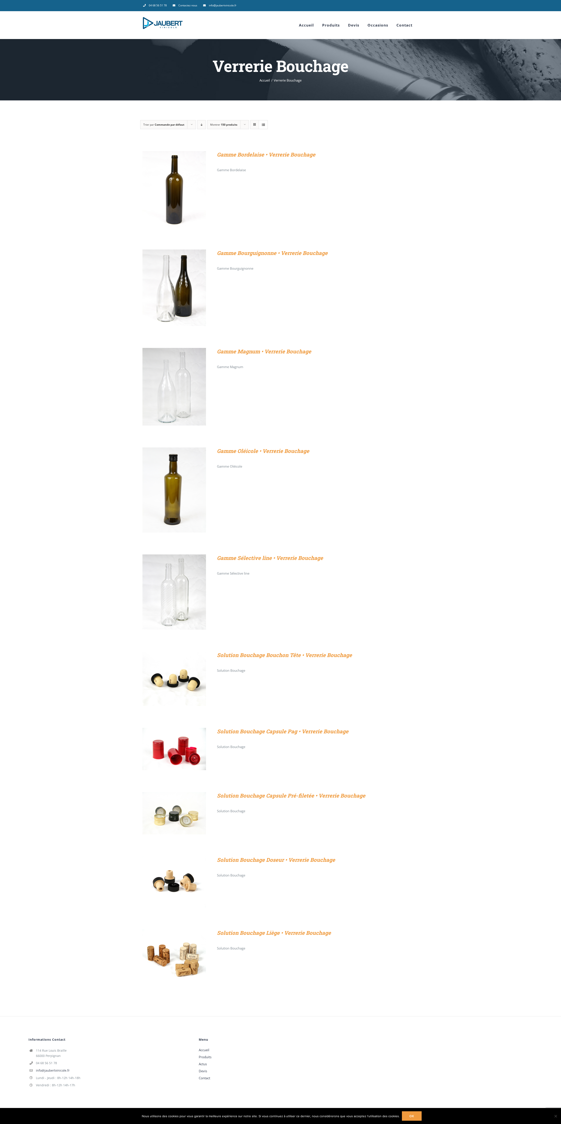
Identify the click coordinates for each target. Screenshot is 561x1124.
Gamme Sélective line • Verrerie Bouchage (270, 557)
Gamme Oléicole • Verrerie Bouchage (263, 450)
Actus (203, 1064)
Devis (203, 1071)
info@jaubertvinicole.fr (53, 1070)
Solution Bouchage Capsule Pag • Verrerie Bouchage (282, 731)
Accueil (204, 1050)
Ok (411, 1116)
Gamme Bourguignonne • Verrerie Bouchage (272, 253)
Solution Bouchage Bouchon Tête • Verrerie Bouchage (284, 655)
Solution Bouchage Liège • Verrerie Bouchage (274, 932)
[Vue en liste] (263, 124)
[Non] (555, 1116)
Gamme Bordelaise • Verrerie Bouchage (266, 154)
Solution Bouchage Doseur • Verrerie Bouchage (276, 859)
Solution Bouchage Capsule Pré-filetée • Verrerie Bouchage (291, 795)
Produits (205, 1057)
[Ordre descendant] (201, 124)
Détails (174, 190)
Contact (204, 1078)
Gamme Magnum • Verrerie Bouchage (264, 351)
